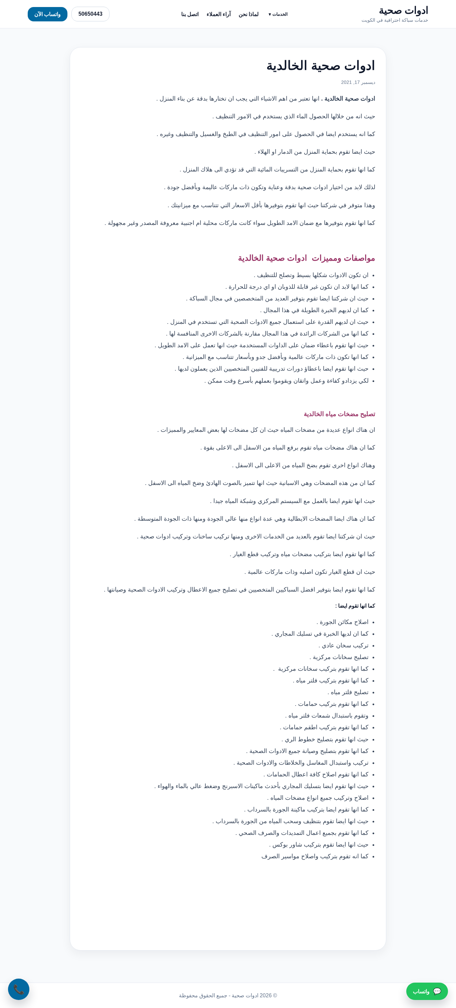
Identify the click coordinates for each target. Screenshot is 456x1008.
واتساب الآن (47, 14)
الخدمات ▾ (278, 14)
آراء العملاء (219, 14)
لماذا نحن (249, 14)
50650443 (90, 14)
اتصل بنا (190, 14)
